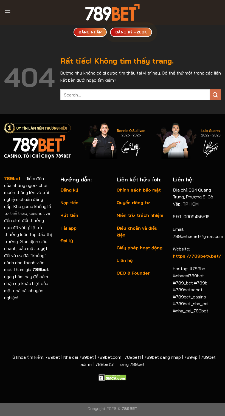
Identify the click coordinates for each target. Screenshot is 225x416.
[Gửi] (215, 94)
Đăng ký (69, 190)
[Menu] (7, 12)
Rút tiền (69, 215)
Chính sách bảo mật (139, 190)
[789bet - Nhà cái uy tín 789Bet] (112, 12)
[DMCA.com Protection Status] (112, 377)
